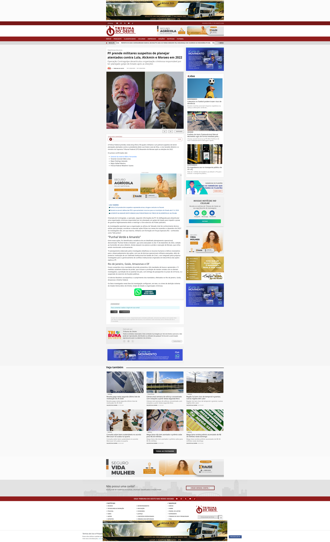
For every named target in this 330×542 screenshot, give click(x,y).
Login (115, 311)
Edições (161, 39)
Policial (110, 511)
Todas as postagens (165, 451)
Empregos (152, 39)
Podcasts (118, 39)
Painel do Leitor (174, 511)
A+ (170, 131)
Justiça (140, 514)
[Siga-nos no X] (185, 498)
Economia (141, 511)
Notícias (171, 39)
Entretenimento (143, 506)
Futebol (180, 39)
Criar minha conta (199, 488)
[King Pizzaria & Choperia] (145, 355)
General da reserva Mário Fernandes (124, 157)
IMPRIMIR (179, 131)
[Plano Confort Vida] (165, 530)
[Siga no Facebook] (117, 23)
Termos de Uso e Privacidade (179, 516)
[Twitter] (132, 341)
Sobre (171, 508)
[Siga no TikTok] (132, 23)
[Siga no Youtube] (128, 23)
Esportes (110, 519)
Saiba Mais (177, 341)
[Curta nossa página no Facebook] (176, 498)
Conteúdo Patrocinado (145, 516)
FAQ (170, 519)
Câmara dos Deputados (145, 519)
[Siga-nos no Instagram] (181, 498)
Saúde (109, 516)
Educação (140, 508)
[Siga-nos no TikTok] (194, 498)
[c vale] (190, 31)
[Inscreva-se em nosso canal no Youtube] (190, 498)
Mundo (110, 506)
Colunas (141, 39)
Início (108, 39)
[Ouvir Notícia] (110, 139)
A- (164, 131)
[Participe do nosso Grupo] (145, 293)
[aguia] (165, 10)
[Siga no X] (124, 23)
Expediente (173, 514)
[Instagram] (124, 341)
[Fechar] (221, 518)
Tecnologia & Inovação (115, 508)
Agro (109, 514)
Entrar (111, 23)
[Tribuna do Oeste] (125, 31)
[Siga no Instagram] (121, 23)
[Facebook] (128, 341)
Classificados (130, 39)
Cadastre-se (125, 311)
